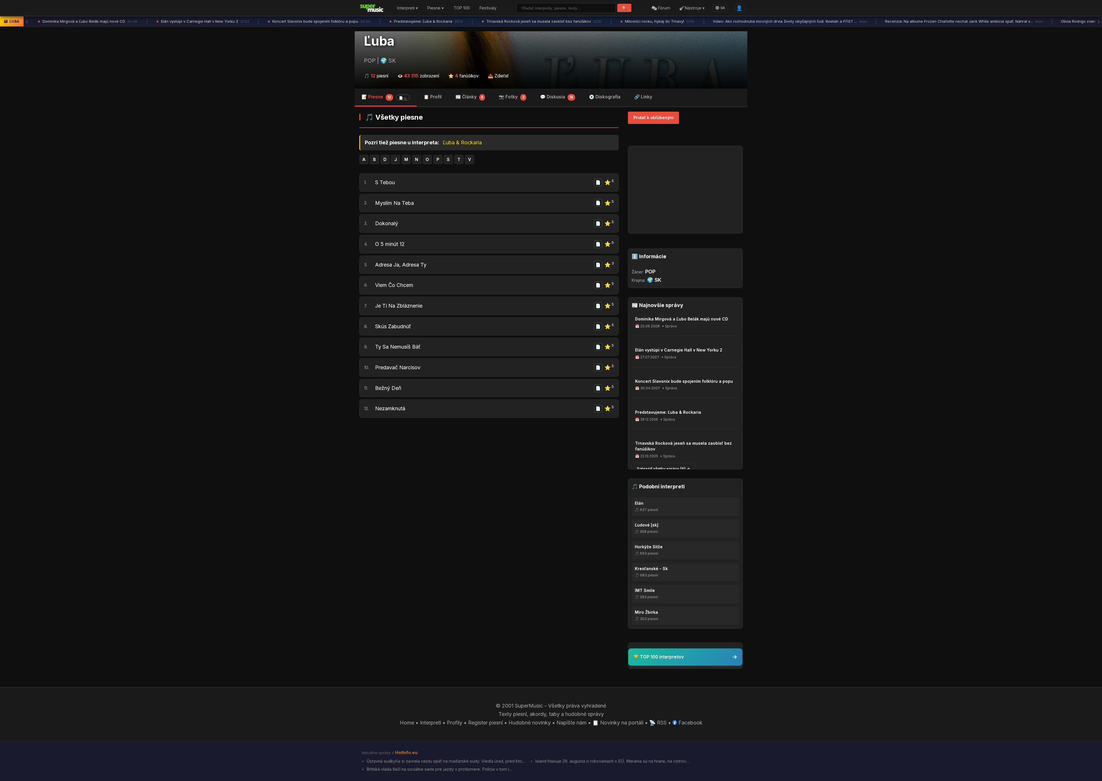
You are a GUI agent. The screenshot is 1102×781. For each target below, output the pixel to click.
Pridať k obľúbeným (653, 117)
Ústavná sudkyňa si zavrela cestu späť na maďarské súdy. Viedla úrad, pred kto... (445, 761)
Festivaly (488, 8)
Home (407, 723)
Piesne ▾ (435, 8)
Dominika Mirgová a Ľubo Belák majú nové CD (87, 21)
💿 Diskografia (604, 97)
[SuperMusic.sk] (372, 8)
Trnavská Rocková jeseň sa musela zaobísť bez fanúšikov (541, 21)
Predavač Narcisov (397, 367)
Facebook (690, 723)
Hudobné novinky (530, 723)
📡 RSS (658, 723)
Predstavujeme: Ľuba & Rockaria (426, 21)
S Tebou (385, 182)
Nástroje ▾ (694, 8)
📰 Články (469, 97)
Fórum (663, 8)
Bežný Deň (388, 388)
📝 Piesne (384, 97)
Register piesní (485, 723)
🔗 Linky (643, 97)
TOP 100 (461, 8)
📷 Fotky (511, 97)
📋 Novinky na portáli (617, 723)
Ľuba (379, 41)
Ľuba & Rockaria (462, 142)
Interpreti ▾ (407, 8)
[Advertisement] (489, 466)
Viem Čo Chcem (394, 285)
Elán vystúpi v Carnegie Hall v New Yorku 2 (202, 21)
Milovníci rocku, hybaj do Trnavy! (657, 21)
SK (722, 8)
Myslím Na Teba (394, 203)
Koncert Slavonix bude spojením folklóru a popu (319, 21)
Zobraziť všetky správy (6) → (663, 468)
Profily (454, 723)
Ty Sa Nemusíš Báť (397, 347)
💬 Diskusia (556, 97)
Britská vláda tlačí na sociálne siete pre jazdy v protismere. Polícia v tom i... (439, 769)
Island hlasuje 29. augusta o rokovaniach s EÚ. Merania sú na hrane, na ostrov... (611, 761)
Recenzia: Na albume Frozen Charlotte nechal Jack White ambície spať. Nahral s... (964, 21)
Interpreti (430, 723)
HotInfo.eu (406, 752)
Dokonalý (386, 223)
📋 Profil (433, 97)
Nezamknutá (390, 408)
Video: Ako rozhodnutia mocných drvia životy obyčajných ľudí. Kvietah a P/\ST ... (790, 21)
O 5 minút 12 (390, 244)
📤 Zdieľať (498, 76)
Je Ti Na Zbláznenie (398, 306)
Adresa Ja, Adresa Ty (400, 265)
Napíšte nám (571, 723)
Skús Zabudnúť (393, 326)
